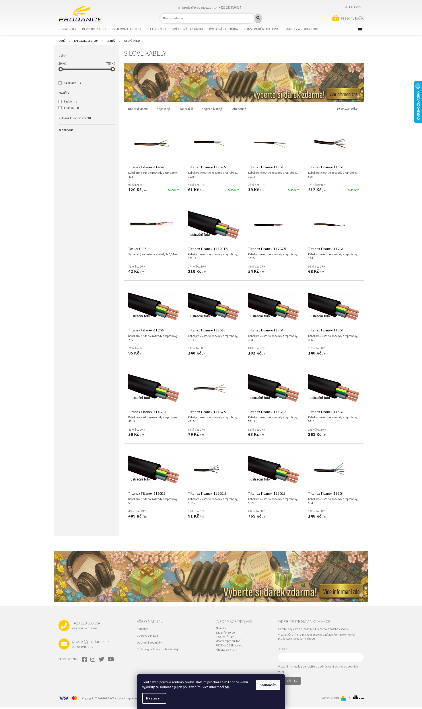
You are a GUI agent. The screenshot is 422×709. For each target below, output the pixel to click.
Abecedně (239, 109)
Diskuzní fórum (225, 637)
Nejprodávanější (212, 109)
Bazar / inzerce (225, 633)
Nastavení (154, 698)
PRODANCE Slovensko (229, 646)
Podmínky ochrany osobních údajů (158, 649)
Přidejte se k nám (226, 650)
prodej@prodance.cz (90, 643)
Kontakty (142, 629)
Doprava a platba (147, 636)
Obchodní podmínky (149, 643)
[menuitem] (70, 29)
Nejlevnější (164, 109)
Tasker (70, 101)
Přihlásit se (289, 681)
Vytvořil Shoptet (330, 698)
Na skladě (72, 83)
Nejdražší (186, 109)
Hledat (258, 18)
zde (227, 687)
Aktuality (221, 628)
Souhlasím (268, 685)
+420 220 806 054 (86, 625)
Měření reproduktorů (228, 641)
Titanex (71, 108)
